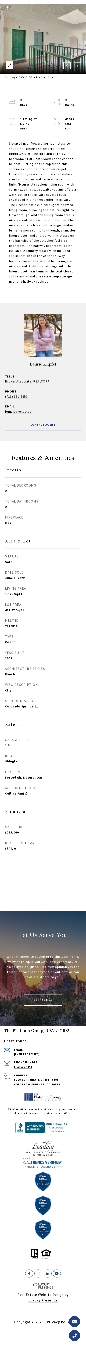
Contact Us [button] (43, 1000)
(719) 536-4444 (23, 1067)
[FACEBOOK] (29, 1273)
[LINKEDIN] (48, 1273)
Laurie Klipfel (43, 364)
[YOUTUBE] (57, 1273)
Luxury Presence (43, 1300)
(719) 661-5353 (16, 396)
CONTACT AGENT (43, 424)
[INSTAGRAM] (38, 1273)
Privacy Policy (59, 1322)
